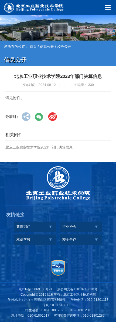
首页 (33, 47)
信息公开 (47, 47)
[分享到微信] (39, 116)
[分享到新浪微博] (52, 116)
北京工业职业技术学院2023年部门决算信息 (39, 147)
